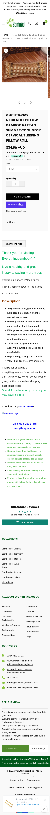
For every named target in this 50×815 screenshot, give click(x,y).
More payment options (16, 211)
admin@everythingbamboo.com (22, 682)
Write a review (25, 522)
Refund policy (16, 780)
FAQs (28, 636)
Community (31, 606)
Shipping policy (35, 787)
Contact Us (7, 611)
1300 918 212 (12, 677)
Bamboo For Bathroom (12, 554)
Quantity (11, 178)
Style (8, 163)
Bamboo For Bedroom (12, 572)
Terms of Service (34, 616)
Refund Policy (32, 626)
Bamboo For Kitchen (11, 559)
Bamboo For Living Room (10, 566)
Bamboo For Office (11, 577)
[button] (3, 23)
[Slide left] (19, 103)
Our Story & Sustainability (8, 618)
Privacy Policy (32, 631)
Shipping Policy (33, 621)
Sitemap (30, 611)
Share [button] (12, 222)
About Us (6, 606)
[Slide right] (31, 103)
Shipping (9, 159)
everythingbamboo (24, 771)
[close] (45, 799)
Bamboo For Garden (11, 548)
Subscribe (37, 749)
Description (13, 243)
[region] (25, 8)
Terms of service (16, 787)
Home (5, 34)
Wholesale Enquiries (11, 625)
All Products (7, 582)
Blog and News (8, 635)
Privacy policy (33, 780)
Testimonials (8, 630)
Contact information (25, 794)
